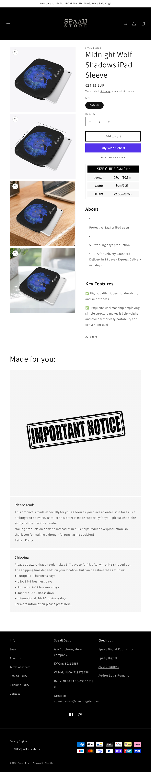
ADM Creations (109, 667)
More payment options (113, 157)
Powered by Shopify (43, 763)
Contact (15, 693)
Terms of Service (20, 667)
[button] (8, 23)
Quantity (90, 114)
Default (94, 105)
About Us (16, 658)
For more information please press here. (43, 604)
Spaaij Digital (108, 658)
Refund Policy (18, 676)
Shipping (105, 91)
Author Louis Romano (114, 675)
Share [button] (93, 336)
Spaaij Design (25, 763)
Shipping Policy (19, 685)
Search (14, 649)
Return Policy (24, 540)
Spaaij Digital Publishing (116, 649)
